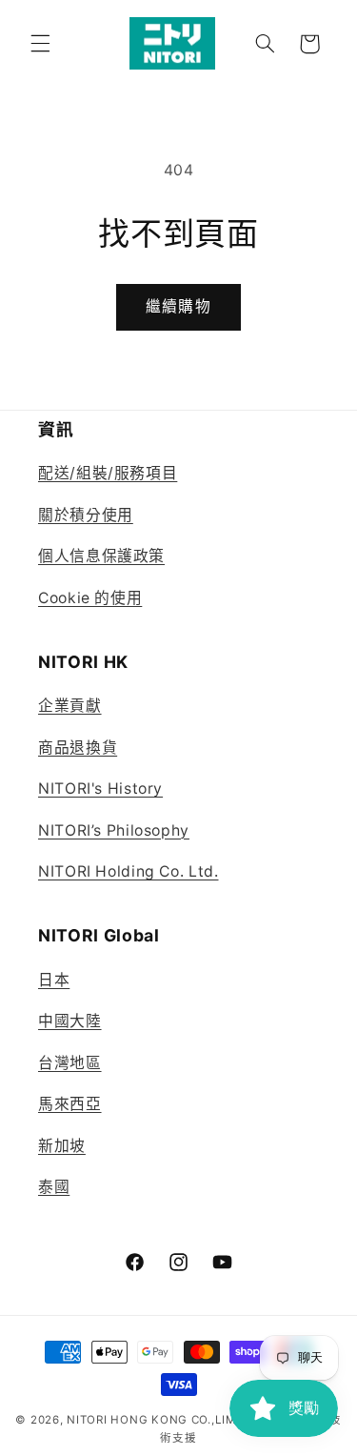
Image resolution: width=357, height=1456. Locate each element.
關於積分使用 (85, 515)
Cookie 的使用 (90, 598)
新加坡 (62, 1146)
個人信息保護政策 (101, 556)
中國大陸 (70, 1021)
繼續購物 (178, 306)
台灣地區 (70, 1063)
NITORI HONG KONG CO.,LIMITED (165, 1419)
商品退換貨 (77, 747)
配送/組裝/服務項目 (107, 473)
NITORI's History (100, 788)
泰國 (53, 1187)
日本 (53, 980)
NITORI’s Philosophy (113, 830)
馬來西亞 (70, 1104)
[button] (40, 44)
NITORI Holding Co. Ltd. (128, 871)
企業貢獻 (70, 706)
